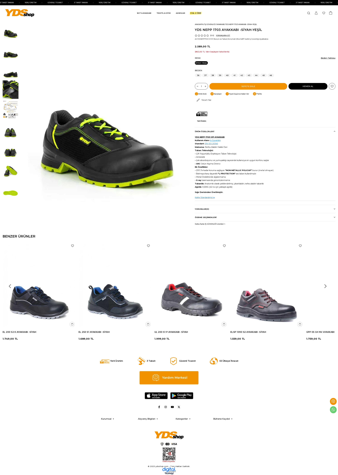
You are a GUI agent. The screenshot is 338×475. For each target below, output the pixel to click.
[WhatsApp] (333, 409)
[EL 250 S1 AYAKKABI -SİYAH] (115, 285)
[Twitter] (179, 407)
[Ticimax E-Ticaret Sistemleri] (169, 474)
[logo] (169, 435)
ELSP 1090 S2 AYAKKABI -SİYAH (248, 332)
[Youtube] (172, 407)
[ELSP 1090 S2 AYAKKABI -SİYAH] (267, 285)
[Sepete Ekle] (72, 324)
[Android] (181, 395)
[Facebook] (159, 407)
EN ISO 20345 (211, 143)
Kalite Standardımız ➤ (205, 197)
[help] (169, 377)
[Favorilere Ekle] (332, 86)
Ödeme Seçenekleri (206, 217)
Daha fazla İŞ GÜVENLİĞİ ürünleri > (210, 224)
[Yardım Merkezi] (333, 401)
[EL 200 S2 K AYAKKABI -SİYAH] (39, 285)
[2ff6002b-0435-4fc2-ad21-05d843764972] (168, 443)
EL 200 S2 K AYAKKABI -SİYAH (19, 332)
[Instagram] (165, 407)
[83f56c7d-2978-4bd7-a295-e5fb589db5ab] (169, 455)
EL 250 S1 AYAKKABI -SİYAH (94, 332)
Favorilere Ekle (72, 246)
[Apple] (156, 395)
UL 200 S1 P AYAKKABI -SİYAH (171, 332)
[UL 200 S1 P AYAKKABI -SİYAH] (191, 285)
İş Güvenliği (215, 140)
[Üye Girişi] (316, 13)
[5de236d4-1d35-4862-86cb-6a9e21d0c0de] (169, 469)
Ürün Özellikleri (204, 131)
